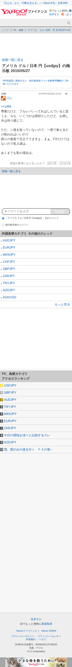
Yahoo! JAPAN (48, 631)
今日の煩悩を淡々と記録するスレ (27, 435)
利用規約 (30, 639)
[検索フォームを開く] (68, 23)
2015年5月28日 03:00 (50, 93)
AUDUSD (9, 297)
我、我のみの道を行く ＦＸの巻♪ (28, 449)
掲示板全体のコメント (16, 224)
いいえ (65, 163)
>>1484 (6, 106)
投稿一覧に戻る (12, 59)
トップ (5, 30)
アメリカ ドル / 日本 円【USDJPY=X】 (50, 30)
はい (52, 163)
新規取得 (46, 623)
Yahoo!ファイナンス (26, 631)
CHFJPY (9, 261)
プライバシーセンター (49, 636)
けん (9, 97)
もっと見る (62, 304)
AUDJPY (9, 240)
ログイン (54, 14)
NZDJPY (9, 290)
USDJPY (10, 385)
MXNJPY (9, 254)
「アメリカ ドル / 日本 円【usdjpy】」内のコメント (32, 218)
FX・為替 (18, 30)
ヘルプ (42, 639)
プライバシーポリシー (22, 636)
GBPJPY (9, 268)
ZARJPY (9, 276)
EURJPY (9, 247)
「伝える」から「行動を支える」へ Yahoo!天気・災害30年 (35, 3)
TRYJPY (9, 283)
